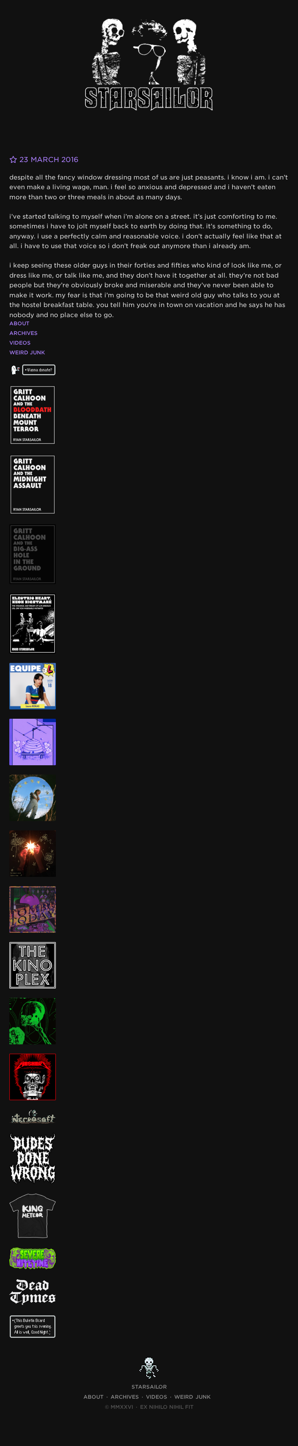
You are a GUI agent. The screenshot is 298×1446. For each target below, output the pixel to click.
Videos (20, 343)
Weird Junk (27, 352)
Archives (23, 333)
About (19, 323)
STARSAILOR (149, 1387)
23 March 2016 (47, 159)
